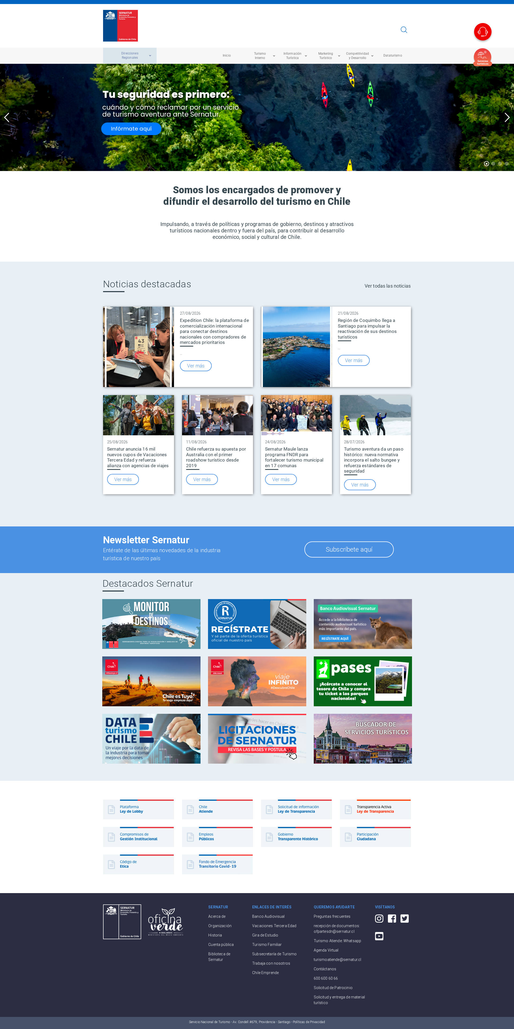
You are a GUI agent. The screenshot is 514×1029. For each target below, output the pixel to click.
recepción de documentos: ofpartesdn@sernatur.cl (337, 929)
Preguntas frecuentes (332, 916)
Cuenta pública (221, 944)
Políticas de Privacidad (309, 1022)
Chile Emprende (265, 973)
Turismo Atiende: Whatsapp (337, 941)
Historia (215, 935)
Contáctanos (325, 969)
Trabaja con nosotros (271, 963)
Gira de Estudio (265, 935)
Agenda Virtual (326, 950)
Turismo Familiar (267, 944)
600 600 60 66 (326, 978)
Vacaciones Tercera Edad (274, 926)
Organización (220, 926)
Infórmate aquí (131, 128)
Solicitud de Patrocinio (333, 988)
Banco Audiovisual (268, 916)
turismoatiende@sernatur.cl (337, 959)
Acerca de (216, 916)
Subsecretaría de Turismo (274, 954)
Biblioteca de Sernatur (219, 957)
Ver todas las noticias (388, 286)
